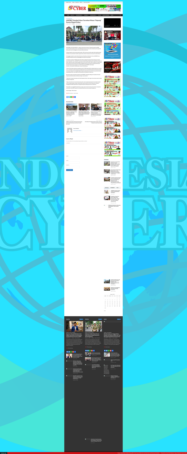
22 (117, 303)
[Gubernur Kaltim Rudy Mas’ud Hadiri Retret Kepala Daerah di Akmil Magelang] (93, 321)
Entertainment (109, 332)
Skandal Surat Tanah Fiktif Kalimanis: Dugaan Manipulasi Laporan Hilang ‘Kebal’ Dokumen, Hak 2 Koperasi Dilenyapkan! (115, 163)
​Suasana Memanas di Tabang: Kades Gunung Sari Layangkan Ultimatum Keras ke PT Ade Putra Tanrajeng (96, 113)
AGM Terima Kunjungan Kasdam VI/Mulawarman (96, 353)
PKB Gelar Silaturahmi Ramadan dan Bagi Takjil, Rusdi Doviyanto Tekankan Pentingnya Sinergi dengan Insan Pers (77, 363)
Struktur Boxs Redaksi (87, 2)
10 (105, 301)
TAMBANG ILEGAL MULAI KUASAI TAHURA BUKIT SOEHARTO (115, 191)
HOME (68, 15)
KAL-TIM (72, 15)
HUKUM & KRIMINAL (106, 15)
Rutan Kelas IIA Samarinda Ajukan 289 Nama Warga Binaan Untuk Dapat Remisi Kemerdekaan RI (96, 359)
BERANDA (67, 332)
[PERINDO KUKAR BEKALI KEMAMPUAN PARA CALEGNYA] (107, 287)
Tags (117, 187)
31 (105, 307)
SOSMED (81, 2)
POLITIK (99, 15)
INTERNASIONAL (93, 15)
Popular (106, 187)
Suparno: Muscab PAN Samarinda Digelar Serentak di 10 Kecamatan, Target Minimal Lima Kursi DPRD (74, 335)
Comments (112, 187)
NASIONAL (86, 15)
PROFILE (92, 332)
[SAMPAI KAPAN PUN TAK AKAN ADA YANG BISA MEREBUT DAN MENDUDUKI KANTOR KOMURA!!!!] (107, 279)
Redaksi (73, 2)
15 (117, 301)
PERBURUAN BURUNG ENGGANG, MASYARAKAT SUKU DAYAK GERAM (114, 206)
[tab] (106, 188)
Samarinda (73, 332)
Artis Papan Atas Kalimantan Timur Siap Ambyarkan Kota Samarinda (115, 366)
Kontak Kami (77, 2)
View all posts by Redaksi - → (77, 130)
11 (107, 301)
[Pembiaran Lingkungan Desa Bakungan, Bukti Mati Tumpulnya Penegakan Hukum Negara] (71, 107)
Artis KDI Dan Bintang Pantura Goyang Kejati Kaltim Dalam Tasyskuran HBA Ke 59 (96, 366)
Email (67, 160)
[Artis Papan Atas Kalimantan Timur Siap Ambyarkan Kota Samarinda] (107, 365)
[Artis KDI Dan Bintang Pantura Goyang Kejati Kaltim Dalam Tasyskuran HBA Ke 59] (88, 364)
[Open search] (120, 15)
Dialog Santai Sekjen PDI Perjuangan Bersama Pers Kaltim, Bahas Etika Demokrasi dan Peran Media (78, 370)
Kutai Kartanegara (69, 18)
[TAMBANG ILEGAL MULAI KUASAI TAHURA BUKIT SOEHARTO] (107, 190)
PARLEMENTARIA (79, 15)
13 (112, 301)
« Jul (104, 310)
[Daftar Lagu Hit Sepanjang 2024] (107, 359)
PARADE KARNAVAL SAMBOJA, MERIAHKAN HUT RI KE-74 (115, 376)
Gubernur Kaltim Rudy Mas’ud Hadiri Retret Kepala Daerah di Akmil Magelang (92, 335)
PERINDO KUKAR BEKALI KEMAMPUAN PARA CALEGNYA (115, 288)
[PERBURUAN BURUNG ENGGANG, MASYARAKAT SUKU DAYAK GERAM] (106, 205)
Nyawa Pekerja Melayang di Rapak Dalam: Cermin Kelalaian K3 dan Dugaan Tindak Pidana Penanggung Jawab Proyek (115, 171)
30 (119, 305)
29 (117, 305)
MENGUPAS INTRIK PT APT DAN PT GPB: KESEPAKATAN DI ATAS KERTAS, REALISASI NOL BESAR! (84, 113)
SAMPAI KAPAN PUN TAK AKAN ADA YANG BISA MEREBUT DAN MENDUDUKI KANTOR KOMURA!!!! (115, 281)
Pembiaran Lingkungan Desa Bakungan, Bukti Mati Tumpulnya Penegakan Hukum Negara (71, 113)
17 (105, 303)
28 (114, 305)
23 (119, 303)
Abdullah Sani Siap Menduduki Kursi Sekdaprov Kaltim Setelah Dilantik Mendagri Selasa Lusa (96, 440)
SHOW (112, 15)
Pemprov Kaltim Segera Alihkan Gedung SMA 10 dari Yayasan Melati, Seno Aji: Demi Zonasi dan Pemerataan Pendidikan (96, 453)
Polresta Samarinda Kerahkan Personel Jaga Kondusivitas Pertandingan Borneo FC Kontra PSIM (115, 354)
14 (114, 301)
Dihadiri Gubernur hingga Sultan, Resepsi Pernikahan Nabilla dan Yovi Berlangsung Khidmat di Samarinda (112, 335)
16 (119, 301)
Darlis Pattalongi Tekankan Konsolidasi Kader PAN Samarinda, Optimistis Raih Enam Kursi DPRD (77, 356)
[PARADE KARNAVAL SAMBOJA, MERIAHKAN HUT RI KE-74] (107, 375)
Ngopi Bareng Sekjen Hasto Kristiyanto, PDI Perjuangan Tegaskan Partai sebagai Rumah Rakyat (78, 377)
